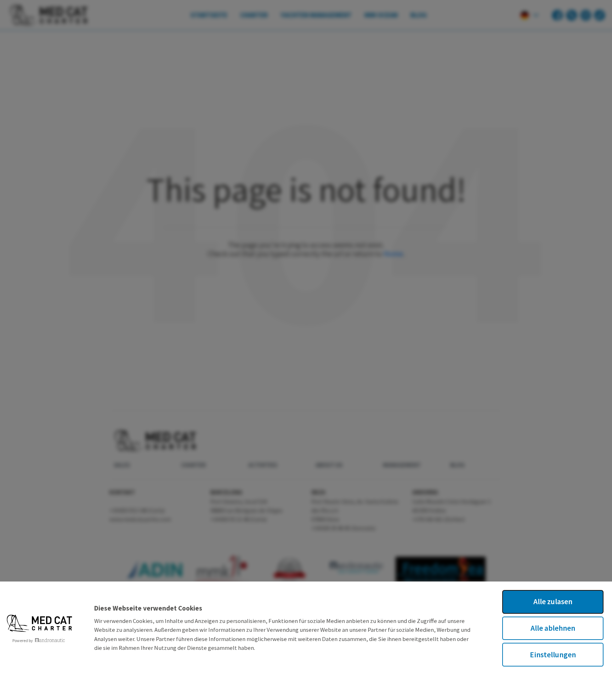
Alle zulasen (552, 601)
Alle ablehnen (553, 628)
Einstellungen (553, 654)
